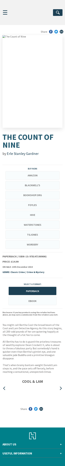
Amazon (33, 175)
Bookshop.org (32, 195)
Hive (32, 215)
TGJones (32, 234)
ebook (32, 301)
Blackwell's (32, 185)
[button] (4, 388)
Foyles (32, 205)
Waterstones (32, 224)
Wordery (32, 244)
